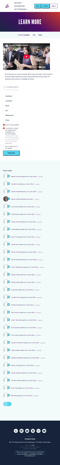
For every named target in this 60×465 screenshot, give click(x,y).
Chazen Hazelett (16, 191)
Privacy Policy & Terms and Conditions (30, 447)
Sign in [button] (54, 6)
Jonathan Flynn (16, 297)
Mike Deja (14, 395)
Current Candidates (24, 35)
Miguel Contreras (16, 176)
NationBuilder (33, 448)
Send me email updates (12, 125)
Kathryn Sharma (16, 252)
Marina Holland (15, 199)
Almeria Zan (14, 305)
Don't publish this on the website (11, 147)
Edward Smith (15, 274)
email (33, 445)
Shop (37, 6)
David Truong (15, 237)
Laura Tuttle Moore (17, 267)
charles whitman (16, 373)
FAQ (34, 35)
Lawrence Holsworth (17, 342)
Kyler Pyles (14, 388)
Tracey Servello (16, 222)
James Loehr (15, 244)
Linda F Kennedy (16, 320)
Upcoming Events (19, 6)
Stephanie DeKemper (17, 358)
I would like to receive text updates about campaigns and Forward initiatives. (12, 135)
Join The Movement (20, 9)
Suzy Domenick (16, 327)
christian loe (14, 184)
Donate (45, 6)
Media (40, 35)
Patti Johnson (15, 312)
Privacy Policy (8, 143)
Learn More (18, 3)
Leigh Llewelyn (15, 350)
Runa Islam (14, 290)
